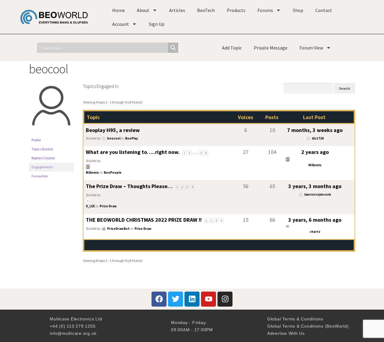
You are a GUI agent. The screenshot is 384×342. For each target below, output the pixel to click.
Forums (265, 10)
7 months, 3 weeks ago (315, 130)
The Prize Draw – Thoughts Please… (129, 186)
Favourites (40, 176)
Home (118, 10)
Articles (177, 10)
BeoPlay (131, 138)
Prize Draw (108, 206)
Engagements (42, 167)
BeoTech (206, 10)
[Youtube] (208, 299)
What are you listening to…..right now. (133, 151)
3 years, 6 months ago (314, 219)
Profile (36, 140)
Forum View (311, 48)
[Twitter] (175, 299)
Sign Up (156, 24)
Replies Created (43, 158)
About (143, 10)
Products (236, 10)
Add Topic (232, 48)
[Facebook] (159, 299)
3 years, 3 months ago (314, 186)
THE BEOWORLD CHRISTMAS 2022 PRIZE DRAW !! (144, 219)
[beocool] (51, 132)
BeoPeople (113, 172)
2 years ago (315, 151)
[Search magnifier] (173, 48)
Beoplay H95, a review (113, 130)
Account (120, 24)
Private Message (270, 48)
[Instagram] (225, 299)
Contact (323, 10)
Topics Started (42, 149)
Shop (298, 10)
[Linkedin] (192, 299)
